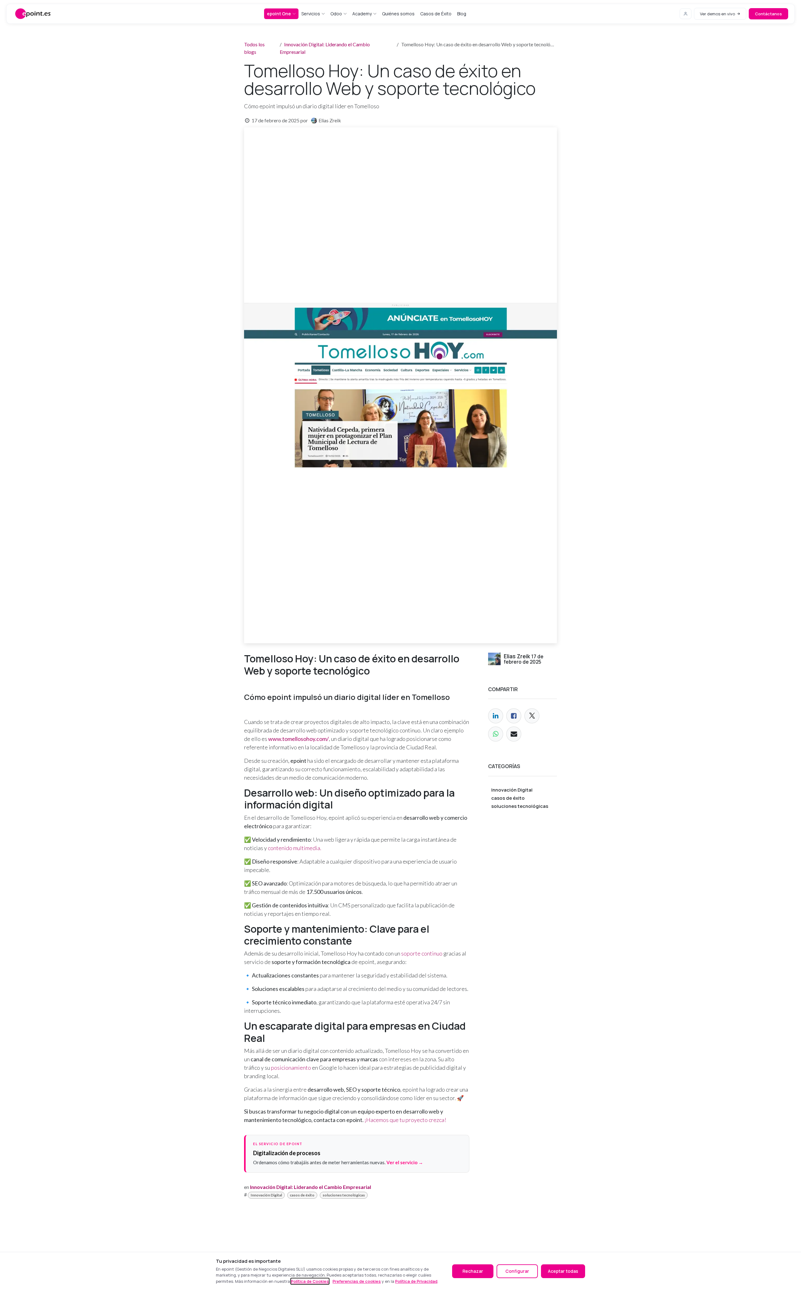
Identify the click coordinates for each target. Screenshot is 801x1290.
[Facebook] (513, 715)
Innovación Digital (266, 1195)
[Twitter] (531, 715)
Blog (461, 14)
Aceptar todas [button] (563, 1271)
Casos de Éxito (436, 14)
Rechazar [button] (472, 1271)
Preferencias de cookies (357, 1281)
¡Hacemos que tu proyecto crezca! (405, 1119)
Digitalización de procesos (286, 1153)
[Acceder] (685, 13)
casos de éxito (302, 1195)
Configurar (517, 1271)
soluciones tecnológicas (344, 1195)
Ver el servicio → (404, 1162)
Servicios (310, 14)
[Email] (513, 734)
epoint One (279, 14)
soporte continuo (421, 953)
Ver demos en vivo (717, 14)
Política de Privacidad (416, 1281)
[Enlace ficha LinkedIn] (495, 715)
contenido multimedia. (294, 847)
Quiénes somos (398, 14)
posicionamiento (290, 1067)
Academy (362, 14)
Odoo (336, 14)
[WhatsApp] (495, 734)
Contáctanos (768, 14)
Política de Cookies (310, 1281)
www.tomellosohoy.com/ (298, 738)
